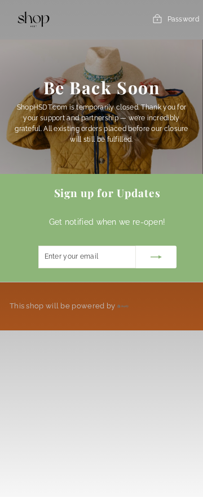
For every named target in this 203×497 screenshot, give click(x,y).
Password (183, 19)
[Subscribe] (156, 257)
